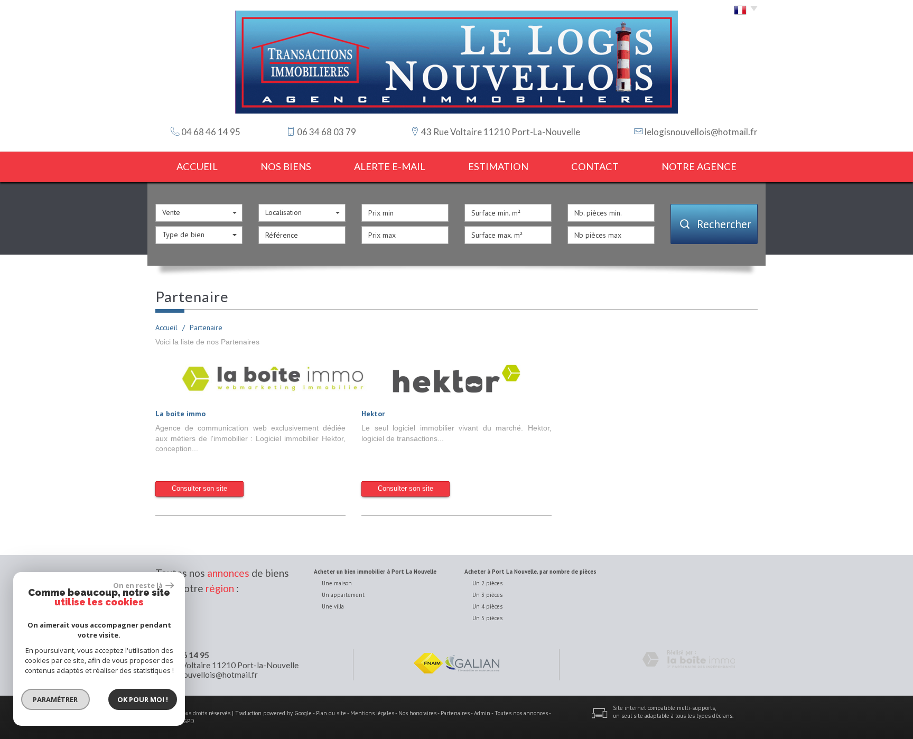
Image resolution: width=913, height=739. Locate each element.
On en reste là (138, 585)
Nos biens (285, 166)
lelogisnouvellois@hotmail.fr (701, 131)
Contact (595, 166)
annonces (228, 573)
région (220, 588)
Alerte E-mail (389, 166)
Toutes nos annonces (521, 713)
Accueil (197, 166)
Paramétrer (55, 699)
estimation (498, 166)
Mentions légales (372, 713)
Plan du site (331, 713)
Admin (482, 713)
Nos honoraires (417, 713)
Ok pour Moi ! (142, 699)
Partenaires (455, 713)
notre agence (699, 166)
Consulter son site (199, 488)
